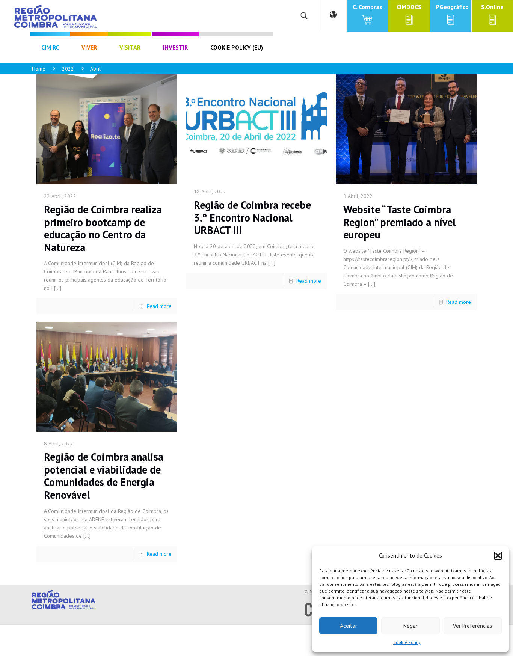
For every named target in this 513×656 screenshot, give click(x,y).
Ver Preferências (472, 625)
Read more (159, 306)
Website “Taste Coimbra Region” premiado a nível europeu (399, 221)
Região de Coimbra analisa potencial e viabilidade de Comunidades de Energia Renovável (103, 476)
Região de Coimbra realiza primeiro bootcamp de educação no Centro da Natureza (103, 228)
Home (38, 68)
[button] (498, 555)
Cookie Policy (407, 642)
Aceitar (348, 625)
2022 (68, 68)
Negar (410, 625)
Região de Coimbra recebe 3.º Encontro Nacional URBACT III (252, 217)
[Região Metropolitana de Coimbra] (55, 16)
